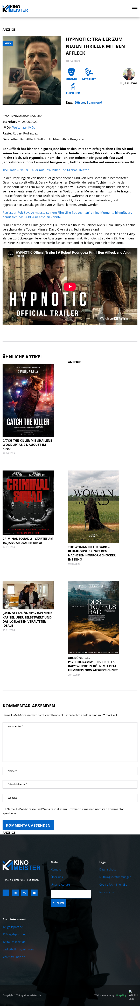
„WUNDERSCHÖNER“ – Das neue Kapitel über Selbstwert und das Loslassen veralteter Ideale (27, 619)
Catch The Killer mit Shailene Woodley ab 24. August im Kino (27, 444)
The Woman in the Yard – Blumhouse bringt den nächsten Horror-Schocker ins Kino (92, 553)
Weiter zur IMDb (24, 127)
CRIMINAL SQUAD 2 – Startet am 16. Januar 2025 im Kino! (28, 541)
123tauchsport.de (14, 942)
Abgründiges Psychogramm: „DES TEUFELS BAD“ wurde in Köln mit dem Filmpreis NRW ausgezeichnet (93, 664)
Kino (8, 43)
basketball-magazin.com (18, 949)
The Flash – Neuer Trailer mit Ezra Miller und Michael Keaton (46, 170)
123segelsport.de (14, 934)
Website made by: (110, 995)
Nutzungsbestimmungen (115, 877)
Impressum (106, 892)
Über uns (57, 877)
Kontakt (56, 869)
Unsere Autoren (61, 884)
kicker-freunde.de (14, 957)
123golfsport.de (13, 927)
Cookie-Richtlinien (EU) (113, 884)
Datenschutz (107, 869)
